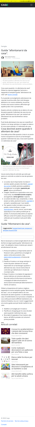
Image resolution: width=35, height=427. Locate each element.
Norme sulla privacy (21, 421)
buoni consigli (12, 95)
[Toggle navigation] (31, 5)
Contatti (4, 424)
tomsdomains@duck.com (27, 1)
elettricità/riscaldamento (12, 257)
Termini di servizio (7, 421)
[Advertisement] (17, 25)
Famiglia (4, 46)
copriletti (29, 201)
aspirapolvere (8, 209)
